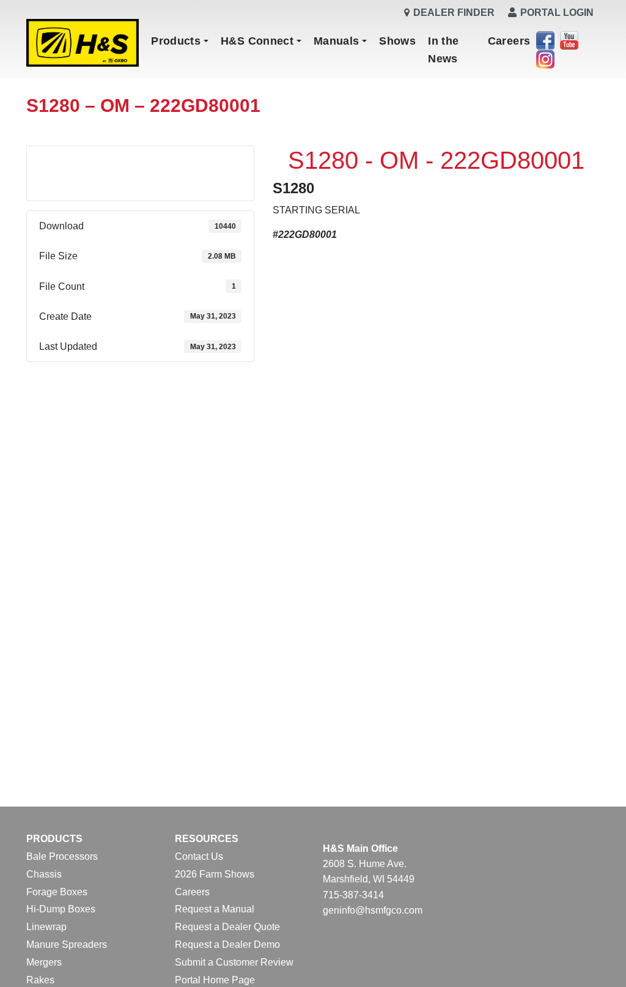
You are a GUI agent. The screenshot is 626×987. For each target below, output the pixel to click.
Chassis (44, 874)
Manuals (336, 41)
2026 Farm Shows (214, 874)
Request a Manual (214, 909)
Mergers (44, 962)
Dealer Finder (454, 12)
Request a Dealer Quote (227, 927)
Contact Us (199, 856)
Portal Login (557, 12)
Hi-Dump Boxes (60, 909)
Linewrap (46, 927)
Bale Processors (62, 856)
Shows (397, 41)
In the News (443, 49)
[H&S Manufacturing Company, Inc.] (82, 43)
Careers (509, 41)
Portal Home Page (215, 980)
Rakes (40, 980)
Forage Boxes (56, 892)
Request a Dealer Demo (227, 944)
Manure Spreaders (66, 944)
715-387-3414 (353, 895)
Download (140, 164)
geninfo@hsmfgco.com (372, 910)
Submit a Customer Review (234, 962)
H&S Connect (257, 41)
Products (176, 41)
